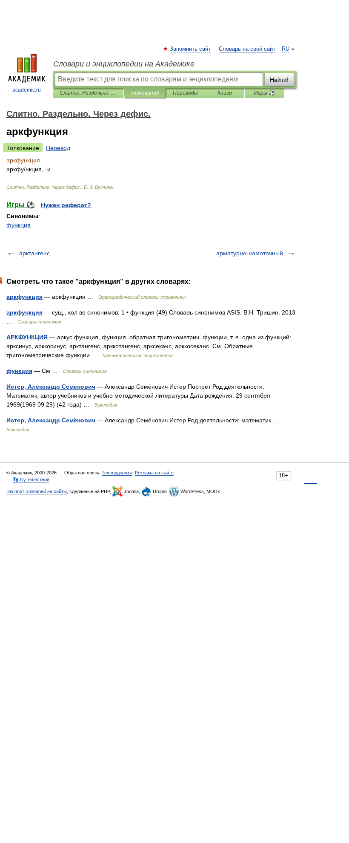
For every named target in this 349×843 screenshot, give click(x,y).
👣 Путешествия (31, 479)
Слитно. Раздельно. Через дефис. (88, 93)
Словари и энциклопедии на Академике (124, 64)
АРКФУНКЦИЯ (27, 337)
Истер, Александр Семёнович (50, 420)
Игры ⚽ (264, 93)
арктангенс (34, 253)
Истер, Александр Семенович (50, 386)
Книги (224, 93)
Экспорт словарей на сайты (36, 491)
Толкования (144, 93)
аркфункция (24, 296)
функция (18, 225)
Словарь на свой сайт (247, 49)
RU (285, 49)
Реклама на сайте (154, 472)
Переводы (185, 93)
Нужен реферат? (66, 205)
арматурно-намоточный (249, 253)
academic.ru (26, 90)
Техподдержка (117, 472)
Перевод (58, 147)
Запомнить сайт (191, 49)
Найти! (279, 79)
